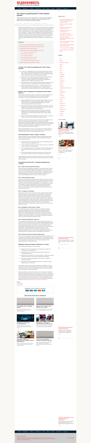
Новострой (62, 95)
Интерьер (62, 82)
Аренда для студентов (64, 62)
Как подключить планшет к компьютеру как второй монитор (44, 323)
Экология (61, 115)
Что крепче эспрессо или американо (67, 47)
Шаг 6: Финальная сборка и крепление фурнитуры (31, 60)
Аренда (61, 60)
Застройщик (62, 76)
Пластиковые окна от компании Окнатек (24, 307)
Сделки (61, 101)
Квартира (61, 85)
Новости (53, 8)
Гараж (61, 66)
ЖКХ (43, 8)
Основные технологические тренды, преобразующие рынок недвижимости (66, 418)
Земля (61, 78)
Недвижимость (28, 2)
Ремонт (61, 99)
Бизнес (61, 64)
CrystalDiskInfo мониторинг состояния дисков (23, 323)
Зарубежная (62, 74)
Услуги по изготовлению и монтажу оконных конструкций (44, 340)
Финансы (31, 8)
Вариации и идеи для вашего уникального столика (29, 62)
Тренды (61, 107)
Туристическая (62, 109)
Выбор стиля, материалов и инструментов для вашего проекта (31, 46)
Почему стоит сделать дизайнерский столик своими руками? (31, 44)
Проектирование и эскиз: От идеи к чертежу (28, 48)
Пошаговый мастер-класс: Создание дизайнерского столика (31, 50)
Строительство (38, 8)
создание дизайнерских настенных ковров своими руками (35, 279)
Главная (19, 8)
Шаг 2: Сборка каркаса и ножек (27, 53)
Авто (61, 58)
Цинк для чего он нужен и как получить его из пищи (43, 307)
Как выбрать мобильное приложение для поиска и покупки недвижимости (25, 340)
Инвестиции (62, 80)
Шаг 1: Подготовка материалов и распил (29, 52)
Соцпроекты (65, 8)
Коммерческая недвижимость (66, 87)
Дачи (61, 68)
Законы (61, 72)
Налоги (61, 89)
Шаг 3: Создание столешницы (27, 55)
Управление (62, 111)
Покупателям (59, 8)
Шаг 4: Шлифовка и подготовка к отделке (29, 57)
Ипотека (48, 8)
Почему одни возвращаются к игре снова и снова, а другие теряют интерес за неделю (67, 21)
